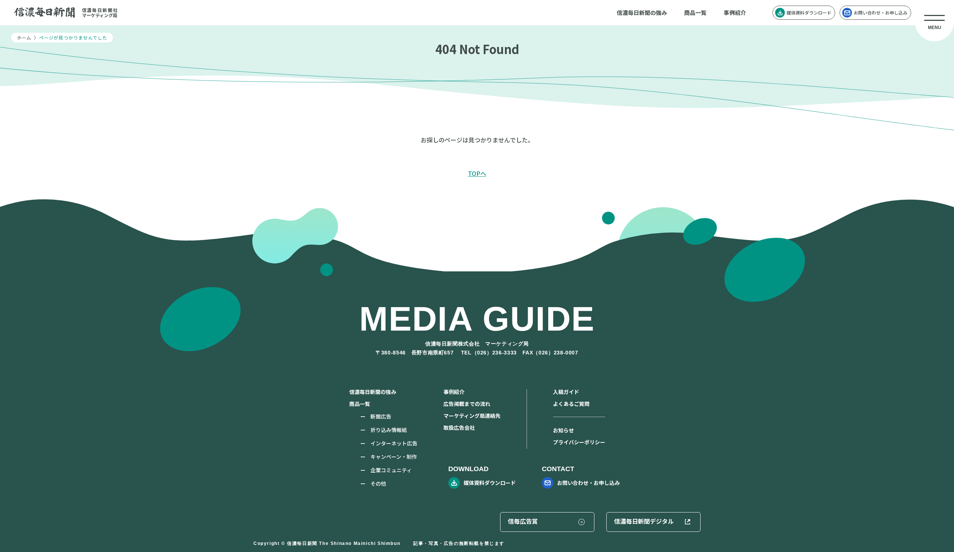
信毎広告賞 (523, 521)
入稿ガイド (566, 391)
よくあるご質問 (571, 403)
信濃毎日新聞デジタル (644, 521)
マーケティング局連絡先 (471, 415)
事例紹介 (735, 12)
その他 (378, 483)
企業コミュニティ (391, 470)
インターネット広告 (393, 443)
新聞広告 (380, 416)
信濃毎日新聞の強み (642, 12)
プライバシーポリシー (579, 442)
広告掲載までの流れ (466, 403)
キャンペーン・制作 (393, 456)
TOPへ (477, 173)
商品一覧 (695, 12)
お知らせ (563, 430)
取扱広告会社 (459, 427)
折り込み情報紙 (388, 429)
